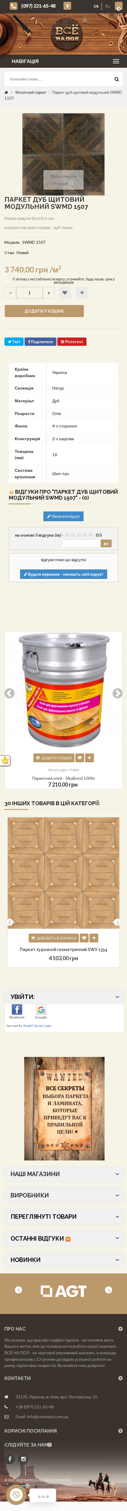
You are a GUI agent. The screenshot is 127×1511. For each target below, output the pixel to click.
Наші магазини (35, 1174)
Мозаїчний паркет (31, 92)
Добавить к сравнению (93, 938)
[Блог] (64, 1108)
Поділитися (41, 341)
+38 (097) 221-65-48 (35, 1406)
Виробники (30, 1195)
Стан (9, 253)
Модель (12, 242)
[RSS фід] (68, 1238)
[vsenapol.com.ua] (68, 33)
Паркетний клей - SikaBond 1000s (63, 778)
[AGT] (64, 1291)
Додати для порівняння (82, 293)
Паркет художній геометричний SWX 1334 (63, 949)
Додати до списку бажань (65, 293)
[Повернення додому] (6, 92)
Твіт (16, 341)
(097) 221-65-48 (38, 6)
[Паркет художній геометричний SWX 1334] (63, 873)
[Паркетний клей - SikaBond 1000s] (63, 690)
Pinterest (73, 341)
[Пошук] (117, 80)
